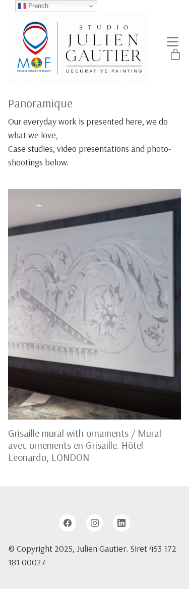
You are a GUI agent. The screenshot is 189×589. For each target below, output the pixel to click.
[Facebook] (67, 523)
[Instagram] (94, 523)
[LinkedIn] (121, 523)
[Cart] (175, 55)
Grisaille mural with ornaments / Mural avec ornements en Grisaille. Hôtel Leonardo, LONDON (84, 445)
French (37, 6)
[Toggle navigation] (172, 42)
